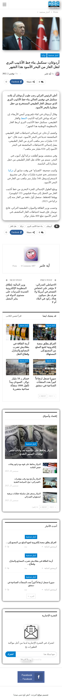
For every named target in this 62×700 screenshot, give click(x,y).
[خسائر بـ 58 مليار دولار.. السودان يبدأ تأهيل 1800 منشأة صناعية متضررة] (17, 367)
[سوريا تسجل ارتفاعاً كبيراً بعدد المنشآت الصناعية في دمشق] (44, 367)
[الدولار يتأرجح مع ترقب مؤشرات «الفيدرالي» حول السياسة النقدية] (50, 482)
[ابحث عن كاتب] (31, 254)
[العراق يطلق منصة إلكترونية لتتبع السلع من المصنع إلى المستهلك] (44, 332)
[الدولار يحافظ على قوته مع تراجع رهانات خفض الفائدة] (50, 468)
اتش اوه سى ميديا (22, 695)
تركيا (43, 55)
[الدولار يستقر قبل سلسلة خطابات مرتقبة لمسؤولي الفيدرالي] (50, 497)
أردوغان (49, 226)
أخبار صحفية (53, 55)
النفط (24, 118)
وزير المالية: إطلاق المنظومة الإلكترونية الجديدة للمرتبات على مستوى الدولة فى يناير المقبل (17, 291)
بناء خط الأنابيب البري (35, 226)
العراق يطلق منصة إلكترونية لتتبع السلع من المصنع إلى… (31, 542)
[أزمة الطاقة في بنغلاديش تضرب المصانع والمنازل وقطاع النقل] (17, 332)
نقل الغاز (13, 226)
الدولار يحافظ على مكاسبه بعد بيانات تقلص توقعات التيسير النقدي (31, 452)
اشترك (10, 654)
